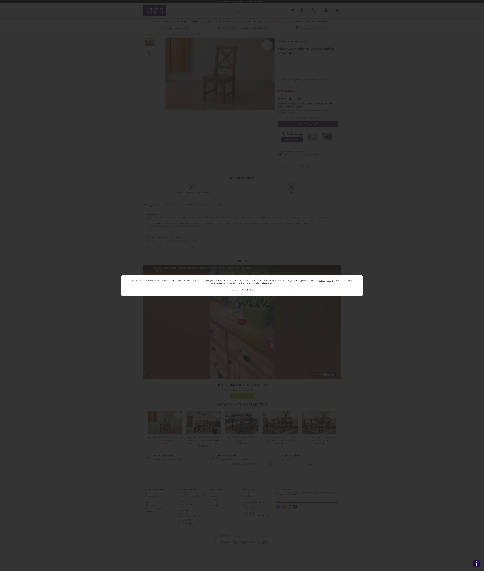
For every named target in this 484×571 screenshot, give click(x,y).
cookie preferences (262, 283)
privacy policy (325, 280)
